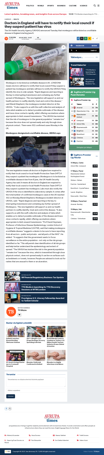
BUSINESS (61, 6)
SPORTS (50, 6)
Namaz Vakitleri (61, 435)
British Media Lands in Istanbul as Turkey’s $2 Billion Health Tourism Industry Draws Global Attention (55, 342)
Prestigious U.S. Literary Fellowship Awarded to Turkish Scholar (84, 14)
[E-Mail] (19, 315)
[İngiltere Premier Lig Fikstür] (97, 156)
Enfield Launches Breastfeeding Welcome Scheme (13, 340)
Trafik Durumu (83, 435)
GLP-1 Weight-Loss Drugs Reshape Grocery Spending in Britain (36, 340)
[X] (10, 408)
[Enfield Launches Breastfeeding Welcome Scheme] (15, 331)
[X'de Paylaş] (81, 38)
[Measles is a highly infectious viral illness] (56, 355)
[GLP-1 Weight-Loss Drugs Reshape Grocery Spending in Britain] (36, 331)
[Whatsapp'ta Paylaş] (85, 38)
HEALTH (16, 19)
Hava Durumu (35, 435)
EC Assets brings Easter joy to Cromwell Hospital (15, 364)
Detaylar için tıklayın (84, 147)
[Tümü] (97, 57)
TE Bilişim (22, 310)
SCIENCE (83, 6)
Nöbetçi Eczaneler (13, 435)
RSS (8, 451)
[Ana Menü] (97, 6)
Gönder (11, 396)
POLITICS (30, 6)
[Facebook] (6, 408)
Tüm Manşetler (36, 440)
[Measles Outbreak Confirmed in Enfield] (36, 355)
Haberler (8, 19)
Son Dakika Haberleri (62, 440)
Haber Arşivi (84, 440)
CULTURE (72, 6)
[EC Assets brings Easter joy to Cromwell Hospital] (15, 355)
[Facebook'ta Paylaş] (78, 38)
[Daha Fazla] (89, 38)
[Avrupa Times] (12, 5)
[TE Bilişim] (11, 312)
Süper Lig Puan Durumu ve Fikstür (14, 441)
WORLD (40, 6)
